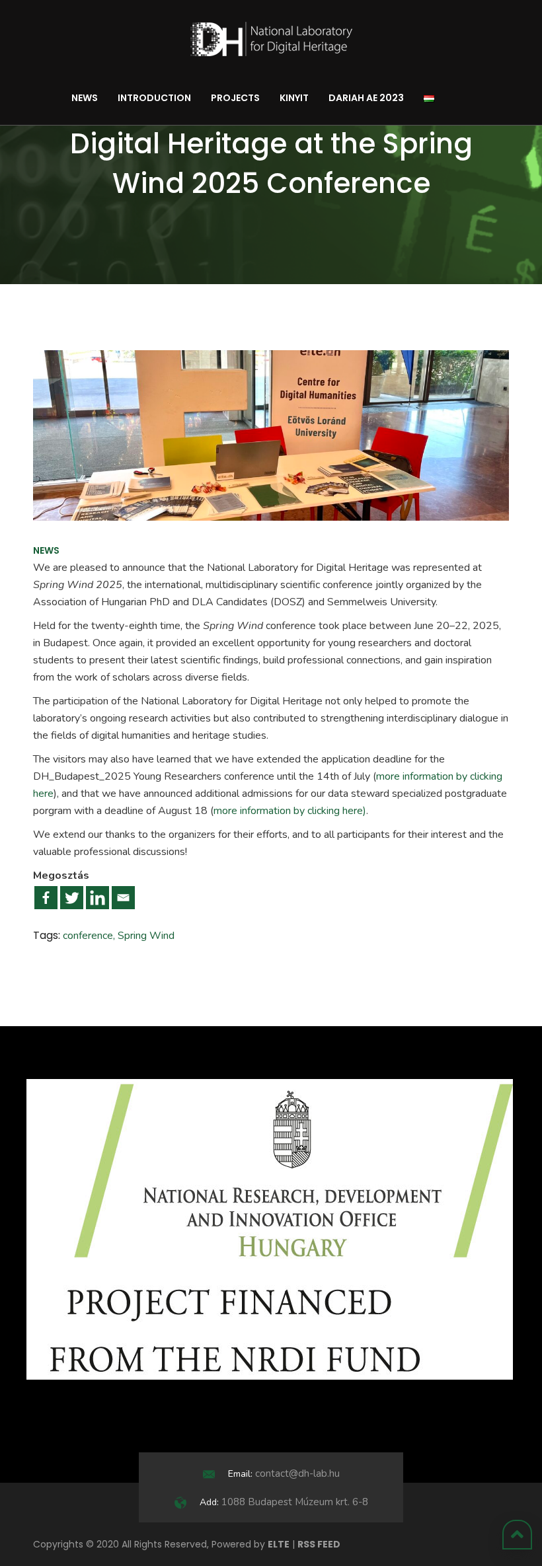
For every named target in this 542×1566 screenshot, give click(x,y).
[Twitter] (71, 897)
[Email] (123, 897)
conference (88, 935)
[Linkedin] (97, 897)
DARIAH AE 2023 (366, 97)
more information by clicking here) (289, 810)
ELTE (279, 1544)
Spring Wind (146, 935)
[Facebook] (46, 897)
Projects (235, 97)
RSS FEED (318, 1544)
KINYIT (294, 97)
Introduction (154, 97)
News (84, 97)
